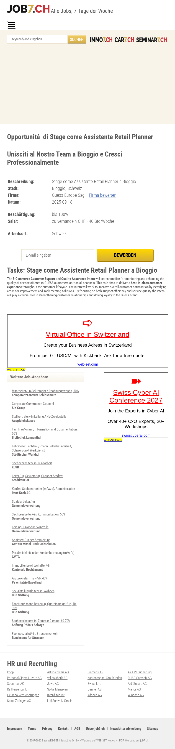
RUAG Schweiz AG (140, 678)
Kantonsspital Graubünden (105, 678)
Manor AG (134, 689)
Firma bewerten (102, 195)
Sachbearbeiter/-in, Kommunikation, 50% (38, 514)
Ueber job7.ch (95, 729)
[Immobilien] (101, 39)
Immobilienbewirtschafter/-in (31, 565)
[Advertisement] (87, 85)
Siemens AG (95, 672)
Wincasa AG (136, 695)
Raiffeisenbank (17, 689)
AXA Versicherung (140, 672)
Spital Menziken (57, 689)
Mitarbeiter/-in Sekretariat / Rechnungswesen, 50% (45, 391)
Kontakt (63, 729)
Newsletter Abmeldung (125, 729)
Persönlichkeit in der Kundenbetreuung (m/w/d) (43, 553)
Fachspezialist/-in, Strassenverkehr (35, 634)
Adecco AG (95, 695)
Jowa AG (53, 684)
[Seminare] (151, 39)
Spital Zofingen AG (19, 701)
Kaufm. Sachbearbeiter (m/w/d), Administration (43, 489)
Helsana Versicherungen (23, 695)
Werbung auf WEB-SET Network (99, 740)
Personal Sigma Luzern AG (24, 678)
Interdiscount (55, 695)
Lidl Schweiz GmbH (59, 701)
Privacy (47, 729)
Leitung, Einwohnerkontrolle (30, 527)
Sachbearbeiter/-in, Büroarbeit (32, 463)
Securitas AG (15, 684)
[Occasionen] (124, 39)
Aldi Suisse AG (137, 684)
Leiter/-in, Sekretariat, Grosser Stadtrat (37, 476)
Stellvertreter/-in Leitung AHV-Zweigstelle (39, 416)
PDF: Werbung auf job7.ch (133, 740)
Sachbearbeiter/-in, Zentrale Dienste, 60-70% (41, 621)
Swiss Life (94, 684)
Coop (10, 672)
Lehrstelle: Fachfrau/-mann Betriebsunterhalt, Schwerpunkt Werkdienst (42, 448)
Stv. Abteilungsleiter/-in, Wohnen (33, 591)
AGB (77, 729)
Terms (32, 729)
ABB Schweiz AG (58, 672)
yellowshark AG (57, 678)
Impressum (14, 729)
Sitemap (152, 729)
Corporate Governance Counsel (33, 404)
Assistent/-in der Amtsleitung (31, 540)
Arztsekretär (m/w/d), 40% (30, 578)
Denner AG (95, 689)
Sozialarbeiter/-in (23, 501)
